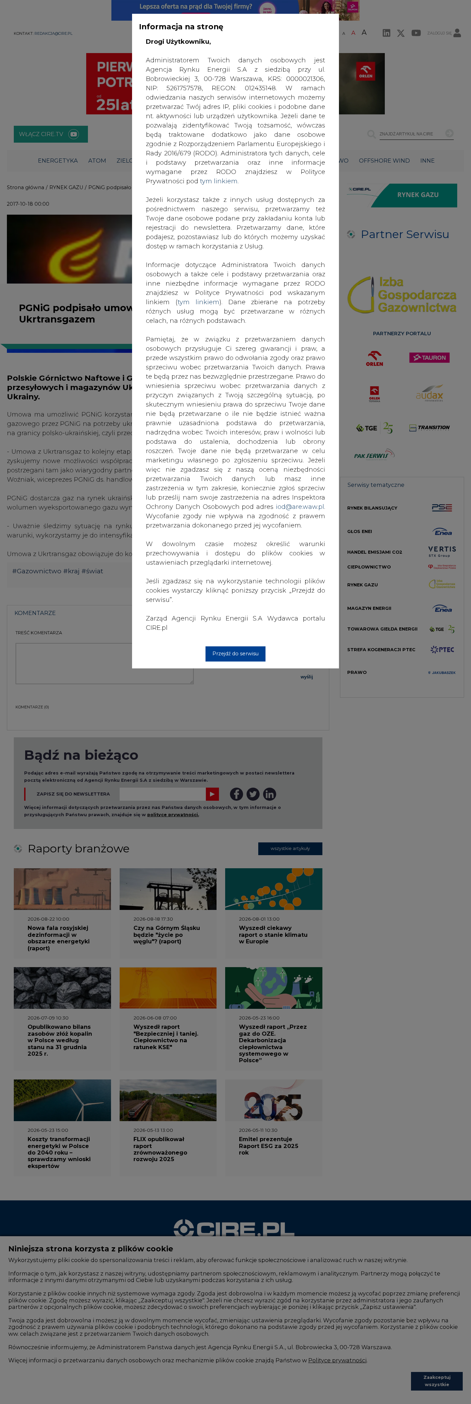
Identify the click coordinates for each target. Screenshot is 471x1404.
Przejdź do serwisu (235, 653)
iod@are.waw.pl (300, 507)
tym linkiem (198, 302)
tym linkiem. (219, 181)
